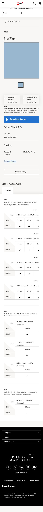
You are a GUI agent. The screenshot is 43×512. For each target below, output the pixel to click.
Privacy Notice (34, 481)
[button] (39, 3)
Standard (8, 190)
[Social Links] (9, 467)
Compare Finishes (10, 161)
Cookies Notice (8, 481)
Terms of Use (21, 481)
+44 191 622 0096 (20, 473)
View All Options (14, 22)
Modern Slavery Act (8, 486)
